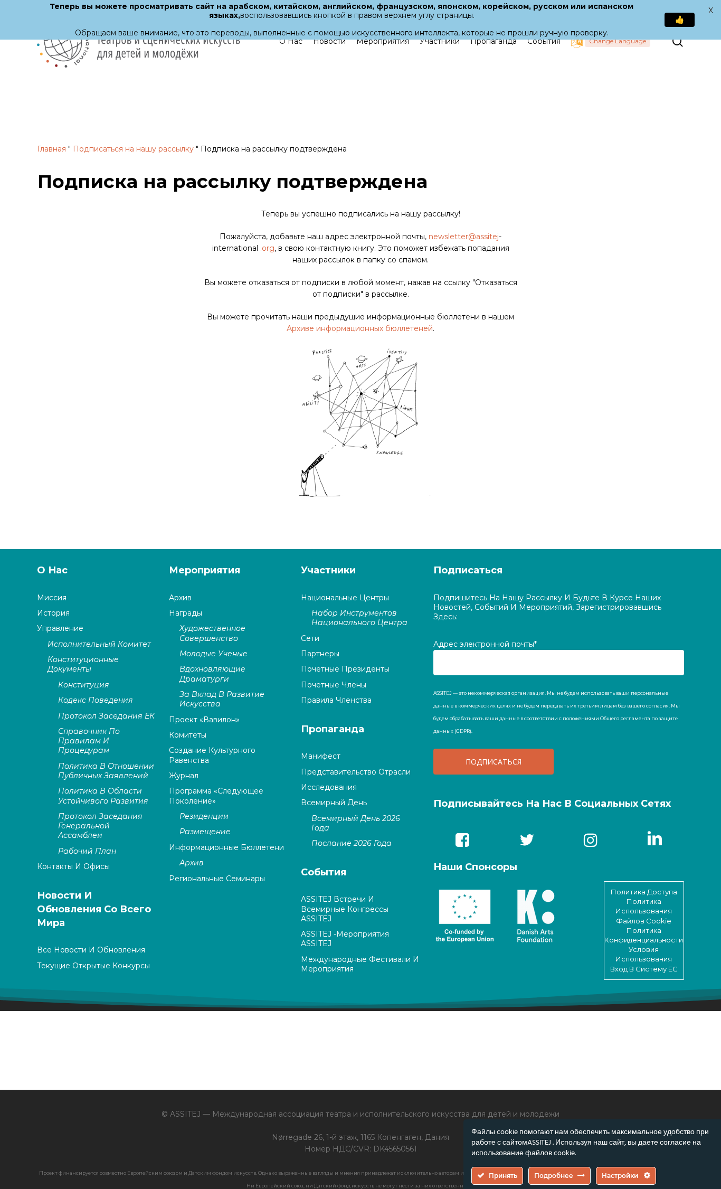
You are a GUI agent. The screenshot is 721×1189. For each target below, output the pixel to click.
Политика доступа (644, 892)
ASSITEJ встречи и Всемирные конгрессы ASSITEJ (344, 908)
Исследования (329, 787)
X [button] (710, 10)
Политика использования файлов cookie (643, 910)
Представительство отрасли (356, 772)
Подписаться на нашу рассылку (133, 149)
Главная (51, 149)
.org (267, 248)
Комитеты (187, 735)
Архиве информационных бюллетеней (360, 328)
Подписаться (467, 570)
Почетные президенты (345, 669)
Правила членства (336, 700)
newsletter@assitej (464, 236)
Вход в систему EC (644, 969)
